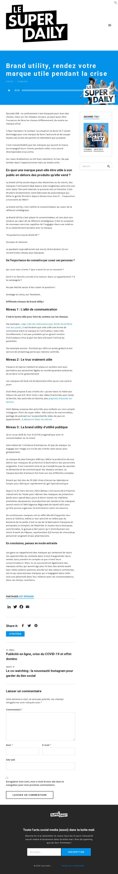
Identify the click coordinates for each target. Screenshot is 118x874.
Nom (9, 745)
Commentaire (14, 709)
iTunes (88, 149)
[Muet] (109, 90)
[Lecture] (9, 90)
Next (9, 666)
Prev (11, 650)
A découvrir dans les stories (37, 419)
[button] (115, 2)
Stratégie (10, 81)
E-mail (46, 745)
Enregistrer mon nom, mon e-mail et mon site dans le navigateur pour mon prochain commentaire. (35, 783)
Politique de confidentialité (73, 866)
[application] (59, 90)
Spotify (98, 149)
